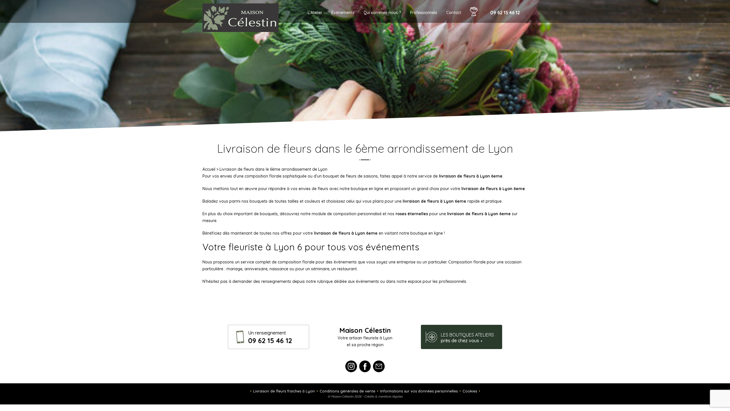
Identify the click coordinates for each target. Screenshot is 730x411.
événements (367, 281)
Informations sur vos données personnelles (419, 391)
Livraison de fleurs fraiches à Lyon (284, 391)
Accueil (208, 169)
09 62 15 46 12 (505, 12)
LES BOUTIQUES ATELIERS (467, 337)
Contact (453, 12)
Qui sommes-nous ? (382, 12)
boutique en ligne (427, 233)
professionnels (452, 281)
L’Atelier (315, 12)
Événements (342, 12)
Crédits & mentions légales (383, 396)
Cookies (470, 391)
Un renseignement (270, 337)
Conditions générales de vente (347, 391)
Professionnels (423, 12)
